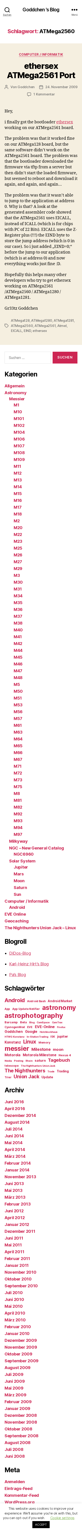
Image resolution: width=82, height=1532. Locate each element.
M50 (18, 691)
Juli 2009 (14, 1374)
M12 (18, 473)
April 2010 (15, 1313)
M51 (18, 698)
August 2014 (17, 1122)
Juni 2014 (14, 1135)
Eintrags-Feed (19, 1488)
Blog (32, 1022)
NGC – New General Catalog (36, 848)
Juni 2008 (15, 1456)
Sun (17, 894)
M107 (19, 445)
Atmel (62, 326)
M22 (18, 534)
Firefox (61, 1027)
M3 (17, 575)
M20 (18, 527)
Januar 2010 (17, 1333)
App (7, 1009)
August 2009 (18, 1367)
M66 (18, 752)
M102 (19, 425)
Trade (50, 1071)
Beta (23, 1022)
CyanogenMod (15, 1027)
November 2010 (20, 1272)
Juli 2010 (14, 1292)
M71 (18, 766)
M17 (18, 507)
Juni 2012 (14, 1210)
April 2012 (15, 1217)
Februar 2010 (18, 1326)
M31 (18, 589)
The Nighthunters (25, 1071)
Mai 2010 (14, 1306)
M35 (18, 602)
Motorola (12, 1055)
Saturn (20, 887)
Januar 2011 (17, 1265)
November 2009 (21, 1347)
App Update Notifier (26, 1009)
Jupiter (21, 867)
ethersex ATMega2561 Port (41, 70)
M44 (18, 650)
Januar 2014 (17, 1170)
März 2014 (15, 1156)
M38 (18, 623)
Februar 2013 (18, 1204)
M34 (18, 595)
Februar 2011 (17, 1258)
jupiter (62, 1036)
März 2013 (15, 1197)
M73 (18, 779)
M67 (18, 759)
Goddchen (26, 87)
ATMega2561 (45, 326)
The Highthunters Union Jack (38, 1065)
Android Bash (36, 1001)
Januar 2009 (17, 1408)
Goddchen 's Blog (41, 9)
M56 (18, 711)
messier (17, 1048)
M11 (17, 466)
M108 (19, 452)
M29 (18, 568)
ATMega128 (20, 320)
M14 (18, 486)
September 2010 (21, 1285)
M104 (19, 432)
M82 (18, 807)
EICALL (16, 331)
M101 (19, 418)
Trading (63, 1071)
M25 (18, 548)
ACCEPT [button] (41, 1524)
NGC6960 (24, 854)
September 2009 (21, 1360)
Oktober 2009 (18, 1354)
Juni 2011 (14, 1238)
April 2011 (14, 1251)
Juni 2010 (14, 1299)
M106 (19, 439)
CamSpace (43, 1022)
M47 (18, 670)
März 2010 (15, 1320)
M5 (17, 684)
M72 (18, 773)
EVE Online (15, 914)
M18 (18, 514)
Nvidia (8, 1060)
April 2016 (15, 1108)
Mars (19, 874)
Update (47, 1077)
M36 (18, 609)
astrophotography (34, 1015)
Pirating (18, 1060)
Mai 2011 (13, 1245)
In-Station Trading (37, 1036)
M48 (18, 677)
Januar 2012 (17, 1224)
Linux (29, 1042)
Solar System (22, 861)
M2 (17, 520)
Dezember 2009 (21, 1340)
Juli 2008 (14, 1449)
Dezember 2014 (20, 1115)
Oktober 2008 (18, 1429)
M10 (18, 411)
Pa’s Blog (17, 974)
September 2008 (21, 1435)
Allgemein (15, 386)
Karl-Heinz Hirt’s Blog (29, 964)
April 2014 (15, 1149)
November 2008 (21, 1422)
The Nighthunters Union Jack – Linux (40, 927)
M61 (18, 725)
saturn (40, 1061)
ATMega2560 (22, 326)
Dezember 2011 (20, 1231)
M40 (18, 630)
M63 (18, 732)
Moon (19, 880)
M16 (18, 500)
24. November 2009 (61, 87)
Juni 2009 (15, 1381)
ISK (52, 1036)
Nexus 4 (65, 1055)
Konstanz (13, 1042)
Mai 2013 (14, 1190)
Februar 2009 (18, 1401)
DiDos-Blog (20, 953)
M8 (17, 793)
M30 (18, 582)
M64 (18, 739)
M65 (18, 745)
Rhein (29, 1060)
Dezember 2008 (21, 1415)
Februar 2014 (18, 1163)
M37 (18, 616)
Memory (44, 1042)
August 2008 (18, 1442)
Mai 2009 (14, 1388)
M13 (18, 480)
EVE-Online (45, 1027)
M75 (18, 786)
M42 (18, 643)
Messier (17, 398)
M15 (18, 493)
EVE (30, 1027)
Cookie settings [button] (62, 1518)
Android (17, 907)
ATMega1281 (64, 320)
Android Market (60, 1001)
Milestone (41, 1049)
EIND (27, 331)
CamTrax (57, 1022)
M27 (18, 561)
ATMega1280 (41, 320)
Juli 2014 (14, 1129)
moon (58, 1049)
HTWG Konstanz (15, 1036)
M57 (18, 718)
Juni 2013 (14, 1183)
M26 (18, 555)
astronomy (59, 1007)
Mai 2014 (14, 1142)
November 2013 (20, 1176)
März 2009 (15, 1395)
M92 (18, 814)
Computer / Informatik (41, 54)
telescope (12, 1065)
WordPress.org (20, 1502)
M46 (18, 664)
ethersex (64, 122)
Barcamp (11, 1022)
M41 (18, 636)
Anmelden (15, 1481)
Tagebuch (59, 1060)
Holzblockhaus (49, 1032)
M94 (18, 827)
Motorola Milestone (39, 1055)
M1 (16, 405)
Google (31, 1031)
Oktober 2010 (18, 1279)
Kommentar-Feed (22, 1495)
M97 (18, 834)
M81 (18, 800)
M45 (18, 657)
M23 (18, 541)
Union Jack (26, 1076)
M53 (18, 704)
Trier (8, 1077)
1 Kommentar (44, 94)
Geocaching (16, 921)
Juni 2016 (14, 1101)
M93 (18, 820)
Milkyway (18, 841)
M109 (19, 459)
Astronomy (16, 392)
